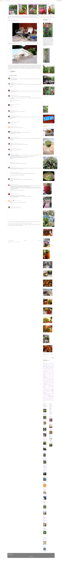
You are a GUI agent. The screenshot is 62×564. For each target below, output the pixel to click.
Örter (53, 400)
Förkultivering (45, 371)
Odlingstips (47, 382)
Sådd (49, 394)
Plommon (46, 385)
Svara (11, 80)
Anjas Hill (11, 126)
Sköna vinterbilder (46, 391)
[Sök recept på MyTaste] (10, 554)
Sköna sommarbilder (50, 390)
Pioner (43, 385)
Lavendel (50, 377)
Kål (51, 376)
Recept (44, 387)
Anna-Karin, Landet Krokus (13, 143)
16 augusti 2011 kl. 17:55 (16, 162)
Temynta (53, 394)
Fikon (46, 369)
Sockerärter (44, 393)
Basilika (46, 364)
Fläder (48, 369)
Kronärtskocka (45, 376)
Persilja (51, 384)
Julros (53, 374)
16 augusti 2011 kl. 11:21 (17, 104)
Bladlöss (50, 365)
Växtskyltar (44, 400)
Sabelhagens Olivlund (13, 148)
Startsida (9, 16)
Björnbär (47, 365)
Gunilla (11, 95)
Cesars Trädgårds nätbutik (16, 16)
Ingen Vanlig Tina (12, 172)
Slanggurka (48, 392)
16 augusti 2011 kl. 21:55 (18, 178)
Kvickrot (49, 376)
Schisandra (47, 389)
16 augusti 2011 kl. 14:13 (16, 131)
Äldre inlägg (39, 240)
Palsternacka (49, 383)
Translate (49, 20)
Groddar (50, 371)
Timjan (43, 395)
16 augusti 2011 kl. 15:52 (19, 148)
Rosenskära (44, 388)
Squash (49, 393)
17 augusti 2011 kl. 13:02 (17, 200)
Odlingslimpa (44, 382)
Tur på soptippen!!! (13, 20)
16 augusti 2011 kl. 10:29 (15, 95)
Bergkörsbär (48, 364)
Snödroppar (52, 392)
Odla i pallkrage (45, 381)
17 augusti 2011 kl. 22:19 (16, 206)
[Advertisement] (24, 233)
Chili (43, 368)
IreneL (11, 110)
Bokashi (53, 366)
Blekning (53, 365)
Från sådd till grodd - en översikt (48, 370)
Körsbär (48, 377)
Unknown (11, 200)
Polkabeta (48, 385)
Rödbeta (53, 388)
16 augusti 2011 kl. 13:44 (16, 126)
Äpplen (49, 400)
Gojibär (48, 371)
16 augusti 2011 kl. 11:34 (15, 110)
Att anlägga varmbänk (25, 16)
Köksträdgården (45, 377)
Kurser (47, 376)
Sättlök (51, 394)
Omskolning (49, 382)
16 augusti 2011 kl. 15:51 (21, 143)
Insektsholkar (44, 373)
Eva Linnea (11, 206)
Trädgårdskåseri (44, 396)
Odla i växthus (52, 381)
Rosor (49, 388)
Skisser (51, 389)
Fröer (53, 370)
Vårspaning (50, 399)
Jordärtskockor (50, 374)
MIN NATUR (44, 477)
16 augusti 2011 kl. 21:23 (18, 172)
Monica (11, 137)
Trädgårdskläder (52, 395)
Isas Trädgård (45, 421)
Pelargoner (45, 384)
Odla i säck (48, 381)
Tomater (48, 395)
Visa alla (47, 535)
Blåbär (50, 366)
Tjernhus (44, 438)
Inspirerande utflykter (50, 373)
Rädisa (51, 388)
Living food (52, 377)
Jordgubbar (44, 374)
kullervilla (11, 131)
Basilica (11, 193)
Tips (45, 395)
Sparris (47, 393)
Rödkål (43, 389)
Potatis (51, 385)
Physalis (53, 384)
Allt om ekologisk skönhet (50, 408)
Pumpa (53, 385)
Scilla (49, 389)
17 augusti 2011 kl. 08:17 (16, 193)
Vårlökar (48, 399)
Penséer (49, 384)
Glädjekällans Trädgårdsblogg (45, 415)
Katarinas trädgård (12, 178)
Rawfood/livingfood (51, 386)
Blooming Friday (46, 366)
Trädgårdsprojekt (50, 396)
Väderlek (53, 399)
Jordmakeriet (47, 374)
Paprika (53, 383)
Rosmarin (47, 388)
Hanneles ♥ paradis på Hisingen (44, 459)
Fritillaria (50, 369)
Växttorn (46, 400)
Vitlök (45, 399)
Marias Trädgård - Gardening (44, 490)
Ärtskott (51, 400)
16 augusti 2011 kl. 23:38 (15, 184)
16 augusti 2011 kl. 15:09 (15, 137)
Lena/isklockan (12, 104)
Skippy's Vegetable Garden (44, 517)
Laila (11, 184)
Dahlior (50, 368)
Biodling (51, 364)
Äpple (48, 400)
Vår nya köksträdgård (32, 16)
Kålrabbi (53, 376)
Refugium (44, 471)
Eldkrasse (44, 369)
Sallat (45, 389)
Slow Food (50, 392)
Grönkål (53, 371)
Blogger (32, 556)
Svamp (50, 393)
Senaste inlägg (10, 240)
